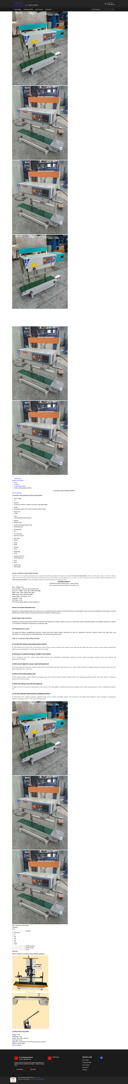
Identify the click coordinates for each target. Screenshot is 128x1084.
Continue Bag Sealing (19, 486)
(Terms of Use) (37, 1077)
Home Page (18, 9)
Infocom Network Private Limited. (37, 1079)
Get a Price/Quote (17, 493)
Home (15, 482)
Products (16, 484)
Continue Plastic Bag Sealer (20, 1031)
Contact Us (48, 9)
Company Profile (28, 9)
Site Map (84, 1069)
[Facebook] (101, 1058)
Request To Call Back (17, 480)
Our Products (39, 9)
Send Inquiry (17, 478)
